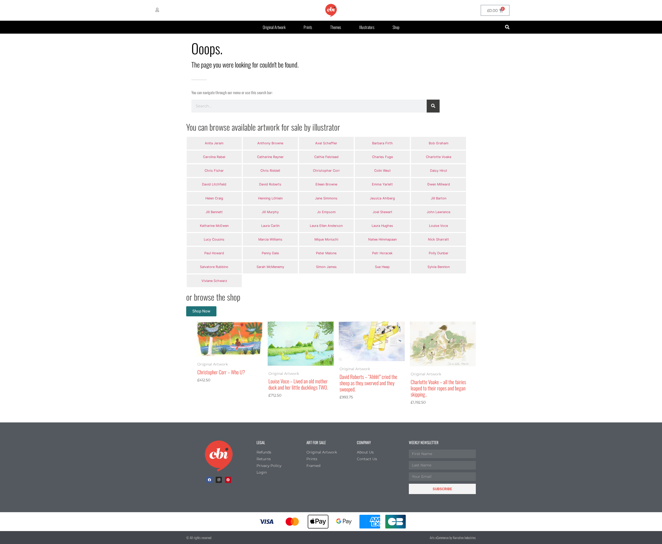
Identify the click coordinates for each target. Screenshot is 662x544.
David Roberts (270, 184)
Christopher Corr (326, 171)
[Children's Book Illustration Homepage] (218, 456)
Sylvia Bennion (438, 267)
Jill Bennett (214, 212)
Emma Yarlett (382, 184)
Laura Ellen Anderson (326, 226)
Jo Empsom (326, 212)
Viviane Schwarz (214, 281)
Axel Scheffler (326, 143)
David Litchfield (214, 184)
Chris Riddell (270, 171)
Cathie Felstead (326, 157)
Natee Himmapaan (382, 239)
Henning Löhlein (270, 198)
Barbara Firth (382, 143)
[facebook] (209, 480)
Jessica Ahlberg (382, 198)
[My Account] (157, 10)
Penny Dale (270, 253)
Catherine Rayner (270, 157)
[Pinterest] (228, 480)
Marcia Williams (270, 239)
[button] (507, 27)
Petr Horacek (382, 253)
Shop (396, 27)
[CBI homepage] (331, 10)
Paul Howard (214, 253)
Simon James (326, 267)
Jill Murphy (270, 212)
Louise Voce (438, 226)
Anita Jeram (214, 143)
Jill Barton (438, 198)
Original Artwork (274, 27)
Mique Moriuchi (326, 239)
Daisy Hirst (438, 171)
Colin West (382, 171)
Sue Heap (382, 267)
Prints (308, 27)
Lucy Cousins (214, 239)
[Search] (433, 106)
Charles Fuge (382, 157)
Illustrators (366, 27)
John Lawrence (438, 212)
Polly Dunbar (438, 253)
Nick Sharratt (438, 239)
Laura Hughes (382, 226)
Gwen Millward (438, 184)
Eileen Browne (326, 184)
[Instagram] (219, 480)
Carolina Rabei (214, 157)
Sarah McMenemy (270, 267)
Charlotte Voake (438, 157)
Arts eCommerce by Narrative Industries (453, 537)
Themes (335, 27)
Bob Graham (438, 143)
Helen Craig (214, 198)
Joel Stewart (382, 212)
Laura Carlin (270, 226)
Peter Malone (326, 253)
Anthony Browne (270, 143)
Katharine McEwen (214, 226)
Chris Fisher (214, 171)
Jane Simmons (326, 198)
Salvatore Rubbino (214, 267)
